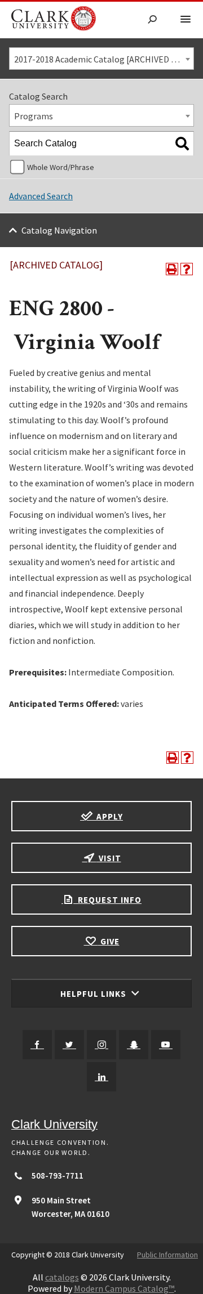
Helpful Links (94, 993)
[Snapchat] (133, 1044)
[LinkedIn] (101, 1076)
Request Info (109, 899)
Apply (108, 816)
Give (109, 941)
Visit (108, 858)
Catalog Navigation (59, 230)
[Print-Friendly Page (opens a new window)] (172, 269)
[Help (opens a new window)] (186, 269)
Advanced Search (41, 196)
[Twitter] (69, 1044)
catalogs (62, 1277)
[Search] (182, 143)
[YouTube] (165, 1044)
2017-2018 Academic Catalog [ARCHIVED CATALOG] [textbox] (103, 59)
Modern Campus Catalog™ (124, 1288)
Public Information (167, 1255)
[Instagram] (101, 1044)
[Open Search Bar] (152, 20)
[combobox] (101, 58)
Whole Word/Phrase (60, 167)
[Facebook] (37, 1044)
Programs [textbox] (33, 116)
